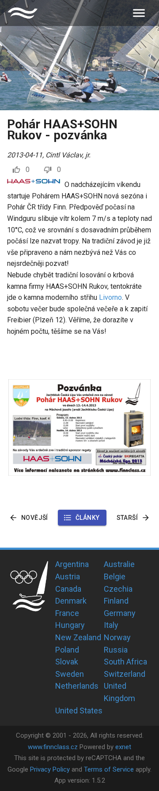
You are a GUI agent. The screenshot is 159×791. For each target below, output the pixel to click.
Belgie (114, 576)
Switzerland (124, 674)
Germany (120, 613)
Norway (117, 637)
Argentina (72, 564)
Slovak (66, 661)
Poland (67, 649)
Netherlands (76, 685)
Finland (116, 600)
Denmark (71, 600)
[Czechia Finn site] (22, 13)
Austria (67, 576)
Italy (111, 625)
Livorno (110, 297)
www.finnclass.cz (53, 747)
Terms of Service (109, 769)
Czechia (118, 588)
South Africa (125, 661)
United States (78, 710)
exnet (123, 747)
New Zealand (78, 637)
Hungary (70, 625)
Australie (119, 564)
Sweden (69, 674)
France (67, 613)
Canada (68, 588)
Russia (116, 649)
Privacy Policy (50, 769)
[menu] (139, 13)
